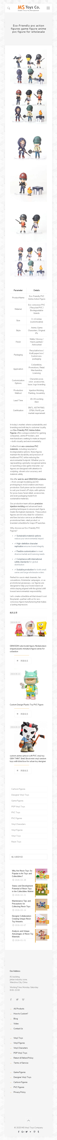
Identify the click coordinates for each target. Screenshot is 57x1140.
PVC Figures (16, 818)
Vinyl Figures (17, 830)
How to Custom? (21, 1013)
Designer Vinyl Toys (20, 795)
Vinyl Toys (16, 836)
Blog (16, 1018)
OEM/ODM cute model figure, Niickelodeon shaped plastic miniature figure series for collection (28, 649)
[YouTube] (30, 1131)
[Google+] (22, 1131)
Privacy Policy (20, 1092)
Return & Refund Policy (23, 1058)
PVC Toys (15, 812)
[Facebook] (18, 1131)
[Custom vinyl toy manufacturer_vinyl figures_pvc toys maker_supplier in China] (28, 8)
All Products (19, 1008)
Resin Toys (16, 842)
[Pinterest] (34, 1131)
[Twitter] (26, 1131)
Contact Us (18, 1028)
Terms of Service (21, 1063)
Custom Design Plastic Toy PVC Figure (26, 704)
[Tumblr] (38, 1131)
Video (16, 1023)
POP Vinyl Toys (18, 806)
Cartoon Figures (18, 789)
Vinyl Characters (18, 824)
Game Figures (17, 800)
